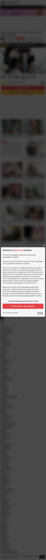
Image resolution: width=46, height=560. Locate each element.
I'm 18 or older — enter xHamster (23, 306)
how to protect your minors (10, 313)
